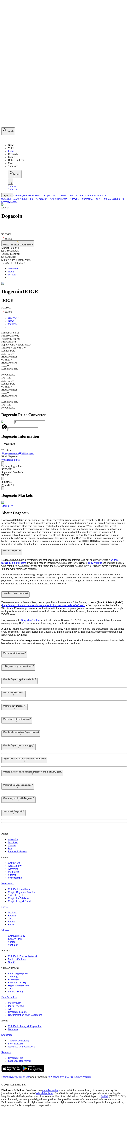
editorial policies (44, 1093)
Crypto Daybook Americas (22, 892)
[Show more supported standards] (2, 478)
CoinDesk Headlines (19, 889)
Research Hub (15, 1057)
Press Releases (15, 1043)
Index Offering (16, 1005)
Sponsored (6, 1034)
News (11, 271)
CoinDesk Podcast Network (23, 956)
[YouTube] (21, 1081)
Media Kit (13, 871)
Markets (12, 274)
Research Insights (17, 1011)
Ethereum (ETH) (17, 982)
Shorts (11, 941)
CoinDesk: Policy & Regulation (25, 1026)
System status (15, 877)
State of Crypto (16, 895)
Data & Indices (9, 997)
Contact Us (14, 862)
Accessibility (15, 865)
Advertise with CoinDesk (21, 1046)
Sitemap (12, 874)
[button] (67, 163)
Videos (5, 930)
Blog (10, 848)
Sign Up (12, 189)
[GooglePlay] (32, 1070)
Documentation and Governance (25, 1014)
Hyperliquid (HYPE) (19, 985)
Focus (11, 924)
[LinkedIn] (10, 1081)
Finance (12, 915)
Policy (11, 921)
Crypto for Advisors (18, 898)
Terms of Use (23, 1076)
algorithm (30, 620)
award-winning (50, 1090)
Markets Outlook (17, 959)
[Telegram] (33, 1081)
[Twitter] (2, 1081)
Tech (10, 918)
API (10, 1008)
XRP (10, 988)
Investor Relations (17, 851)
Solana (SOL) (15, 991)
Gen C (11, 962)
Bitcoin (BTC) (15, 979)
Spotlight (13, 944)
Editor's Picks (15, 938)
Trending (13, 976)
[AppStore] (11, 1070)
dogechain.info (12, 459)
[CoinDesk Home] (13, 139)
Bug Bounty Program (80, 1076)
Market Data (14, 1002)
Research (6, 1052)
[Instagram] (17, 1081)
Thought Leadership (18, 1040)
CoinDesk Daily (16, 935)
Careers (12, 845)
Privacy (12, 1076)
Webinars (13, 1029)
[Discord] (29, 1081)
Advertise (13, 868)
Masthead (13, 842)
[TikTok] (25, 1081)
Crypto (6, 195)
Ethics (4, 1076)
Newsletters (7, 883)
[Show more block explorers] (2, 463)
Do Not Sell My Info (58, 1076)
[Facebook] (6, 1081)
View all (5, 505)
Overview (13, 268)
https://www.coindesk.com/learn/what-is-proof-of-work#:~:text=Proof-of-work (43, 605)
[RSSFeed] (14, 1081)
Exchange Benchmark (19, 1060)
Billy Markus (95, 562)
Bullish (104, 1096)
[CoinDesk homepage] (13, 827)
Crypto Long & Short (19, 901)
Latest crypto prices (18, 973)
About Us (13, 839)
